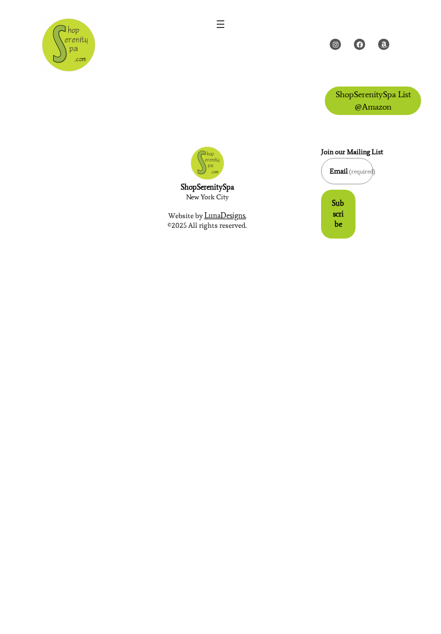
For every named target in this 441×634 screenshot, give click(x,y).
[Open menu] (220, 24)
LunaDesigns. (225, 215)
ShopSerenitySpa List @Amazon (373, 100)
